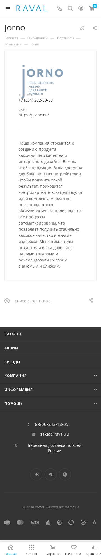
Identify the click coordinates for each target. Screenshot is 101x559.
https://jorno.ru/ (34, 114)
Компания (15, 375)
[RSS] (82, 28)
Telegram (51, 474)
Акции (11, 348)
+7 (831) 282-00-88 (36, 100)
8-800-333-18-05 (51, 424)
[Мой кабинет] (80, 8)
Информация (18, 389)
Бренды (12, 362)
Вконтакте (36, 474)
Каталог (13, 334)
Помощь (13, 403)
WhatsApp (65, 474)
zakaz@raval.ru (54, 434)
